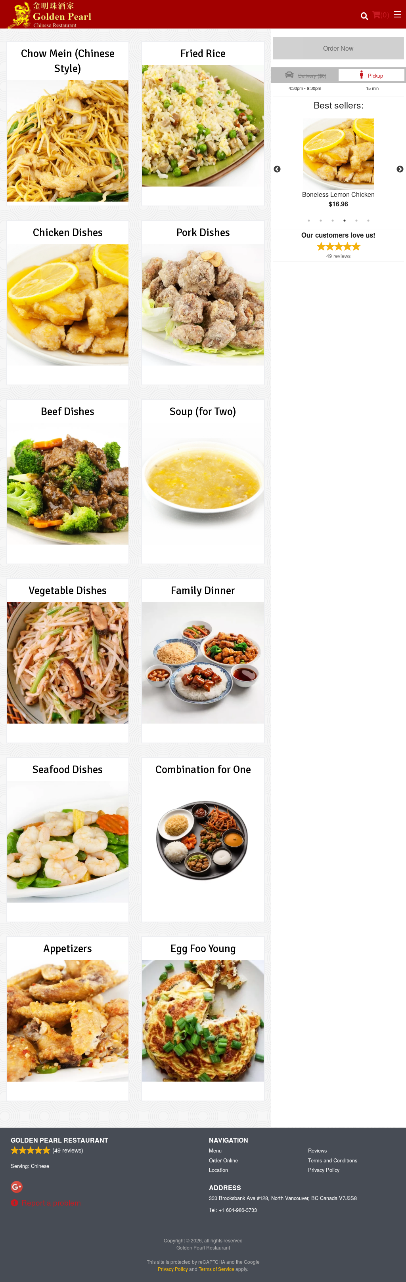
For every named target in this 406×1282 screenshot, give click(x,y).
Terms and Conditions (332, 1160)
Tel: (233, 1209)
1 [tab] (309, 221)
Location (218, 1169)
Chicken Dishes (68, 232)
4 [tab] (345, 221)
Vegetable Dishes (68, 590)
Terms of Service (216, 1268)
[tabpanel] (338, 169)
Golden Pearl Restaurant (59, 1140)
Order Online (223, 1160)
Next (400, 169)
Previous (277, 169)
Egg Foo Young (203, 948)
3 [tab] (333, 221)
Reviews (317, 1150)
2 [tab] (321, 221)
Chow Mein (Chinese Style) (68, 61)
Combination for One (203, 769)
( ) (384, 14)
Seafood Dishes (68, 769)
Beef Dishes (67, 411)
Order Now (338, 48)
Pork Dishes (203, 232)
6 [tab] (368, 221)
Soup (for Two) (203, 411)
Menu (215, 1150)
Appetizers (67, 948)
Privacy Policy (323, 1169)
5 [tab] (356, 221)
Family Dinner (203, 590)
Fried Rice (203, 53)
